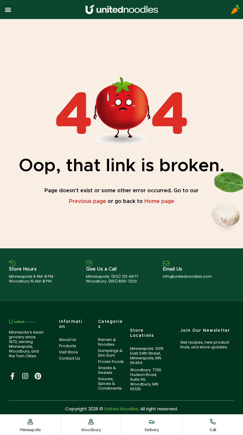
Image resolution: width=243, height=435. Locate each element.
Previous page (87, 201)
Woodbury (91, 430)
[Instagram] (25, 376)
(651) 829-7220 (122, 281)
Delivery (152, 430)
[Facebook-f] (12, 376)
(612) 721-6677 (124, 276)
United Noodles (121, 409)
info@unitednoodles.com (187, 276)
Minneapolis (30, 430)
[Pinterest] (37, 376)
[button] (8, 9)
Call (213, 430)
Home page (159, 201)
